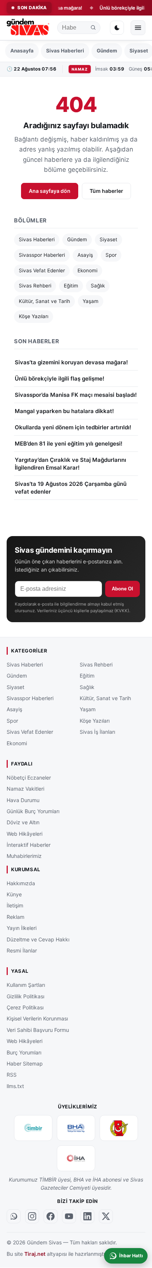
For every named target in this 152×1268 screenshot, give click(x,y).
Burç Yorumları (24, 1052)
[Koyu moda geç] (117, 28)
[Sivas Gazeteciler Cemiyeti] (119, 1128)
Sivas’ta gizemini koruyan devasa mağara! (71, 362)
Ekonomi (87, 270)
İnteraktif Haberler (29, 845)
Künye (14, 894)
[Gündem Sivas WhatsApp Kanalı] (14, 1217)
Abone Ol (122, 589)
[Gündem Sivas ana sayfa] (29, 27)
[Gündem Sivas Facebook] (51, 1217)
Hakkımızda (21, 883)
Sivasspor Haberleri (42, 255)
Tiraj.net (34, 1254)
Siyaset (108, 239)
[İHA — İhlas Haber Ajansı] (76, 1158)
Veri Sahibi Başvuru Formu (38, 1030)
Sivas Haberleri (65, 51)
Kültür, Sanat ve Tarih (44, 301)
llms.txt (15, 1086)
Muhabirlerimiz (24, 856)
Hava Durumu (23, 800)
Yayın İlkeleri (22, 928)
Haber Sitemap (25, 1063)
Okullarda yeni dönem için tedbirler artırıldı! (73, 427)
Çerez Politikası (25, 1007)
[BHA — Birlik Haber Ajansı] (76, 1128)
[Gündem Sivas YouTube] (69, 1217)
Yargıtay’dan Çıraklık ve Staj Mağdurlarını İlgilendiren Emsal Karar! (70, 463)
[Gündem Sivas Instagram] (32, 1217)
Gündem (107, 51)
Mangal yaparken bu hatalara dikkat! (64, 411)
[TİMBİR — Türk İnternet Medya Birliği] (33, 1128)
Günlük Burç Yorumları (33, 811)
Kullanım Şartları (26, 985)
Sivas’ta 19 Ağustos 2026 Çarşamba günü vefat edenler (71, 487)
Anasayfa (22, 51)
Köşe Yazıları (33, 316)
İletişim (15, 906)
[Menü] (138, 27)
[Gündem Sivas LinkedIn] (87, 1217)
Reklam (15, 917)
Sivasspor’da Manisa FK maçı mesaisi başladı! (76, 394)
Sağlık (98, 286)
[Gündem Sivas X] (106, 1217)
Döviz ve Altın (23, 822)
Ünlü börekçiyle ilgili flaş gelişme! (59, 378)
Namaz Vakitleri (25, 789)
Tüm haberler (106, 191)
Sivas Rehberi (35, 286)
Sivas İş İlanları (97, 732)
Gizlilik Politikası (25, 996)
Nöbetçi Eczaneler (29, 777)
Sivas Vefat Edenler (42, 270)
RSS (12, 1075)
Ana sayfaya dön (49, 191)
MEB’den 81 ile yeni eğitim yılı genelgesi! (68, 443)
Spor (111, 255)
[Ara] (93, 28)
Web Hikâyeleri (24, 834)
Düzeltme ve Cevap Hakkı (38, 939)
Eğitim (71, 286)
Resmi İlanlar (22, 950)
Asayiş (85, 255)
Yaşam (91, 301)
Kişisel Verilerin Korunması (37, 1019)
